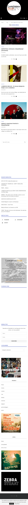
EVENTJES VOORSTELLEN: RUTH (8, 199)
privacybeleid (4, 444)
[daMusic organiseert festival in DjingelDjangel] (14, 110)
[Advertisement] (14, 160)
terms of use (3, 447)
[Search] (26, 18)
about (2, 410)
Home (2, 22)
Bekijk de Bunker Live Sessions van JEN (9, 207)
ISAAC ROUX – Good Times (7, 204)
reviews (2, 391)
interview (3, 400)
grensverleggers (4, 407)
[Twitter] (21, 18)
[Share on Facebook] (13, 59)
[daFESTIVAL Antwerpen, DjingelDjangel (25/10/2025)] (14, 36)
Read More (17, 503)
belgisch (3, 403)
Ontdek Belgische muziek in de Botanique (9, 201)
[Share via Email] (16, 59)
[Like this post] (11, 59)
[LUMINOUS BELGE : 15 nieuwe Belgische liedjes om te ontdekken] (14, 73)
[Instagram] (23, 18)
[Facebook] (20, 18)
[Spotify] (24, 18)
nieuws (2, 387)
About (2, 441)
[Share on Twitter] (14, 59)
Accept (11, 503)
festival (2, 397)
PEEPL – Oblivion (4, 187)
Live (2, 394)
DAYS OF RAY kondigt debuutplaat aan (9, 181)
